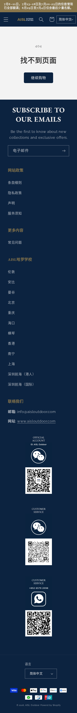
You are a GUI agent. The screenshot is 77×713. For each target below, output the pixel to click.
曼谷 (11, 292)
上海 (11, 364)
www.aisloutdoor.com (36, 421)
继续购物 (38, 78)
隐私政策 (15, 193)
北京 (11, 303)
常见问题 (15, 242)
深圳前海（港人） (22, 374)
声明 (11, 203)
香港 (11, 343)
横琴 (11, 333)
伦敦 (11, 272)
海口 (11, 323)
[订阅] (63, 150)
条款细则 (15, 183)
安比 (11, 282)
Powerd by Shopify (50, 705)
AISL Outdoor (32, 705)
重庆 (11, 313)
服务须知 (15, 213)
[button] (6, 19)
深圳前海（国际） (22, 384)
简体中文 (65, 19)
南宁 (11, 354)
